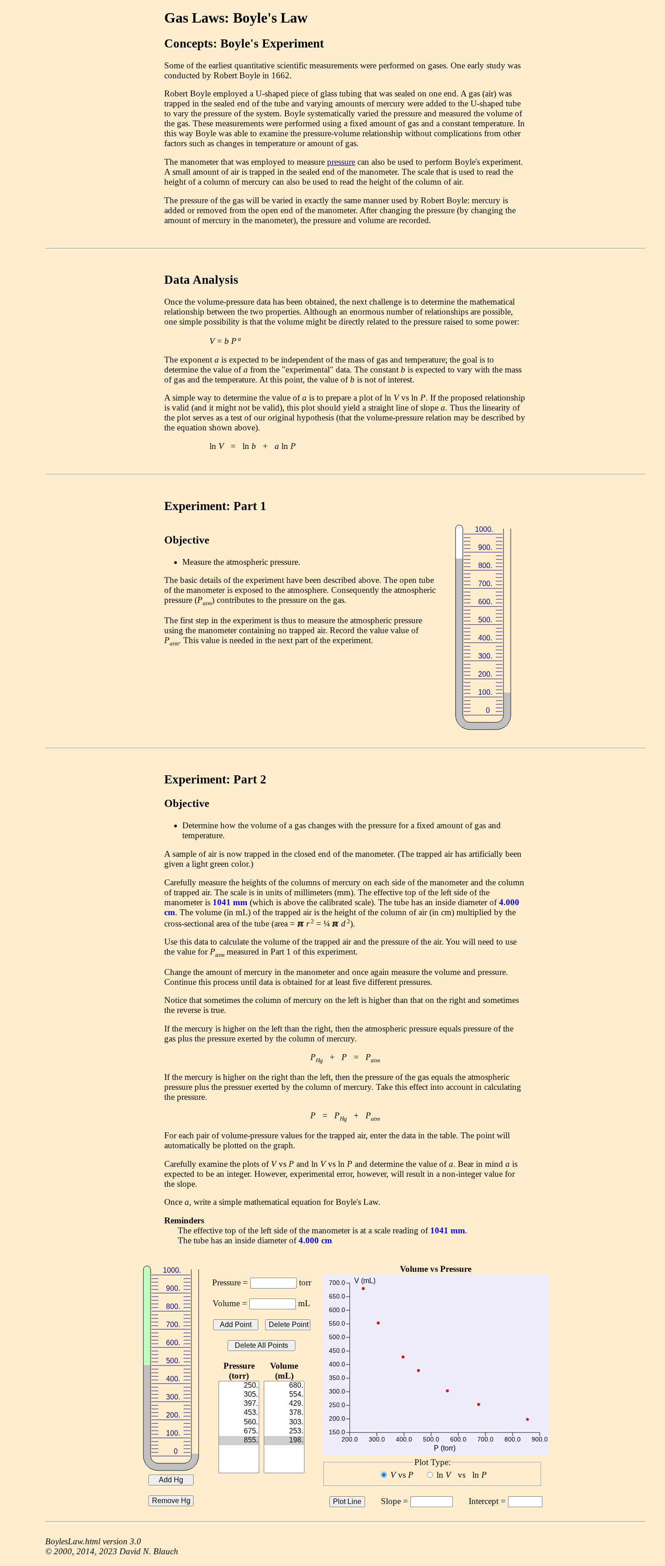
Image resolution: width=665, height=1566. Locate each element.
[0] (239, 1449)
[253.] (284, 1431)
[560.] (239, 1422)
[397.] (239, 1403)
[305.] (239, 1394)
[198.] (284, 1440)
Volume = (231, 1303)
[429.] (284, 1403)
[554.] (284, 1394)
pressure (341, 162)
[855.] (239, 1440)
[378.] (284, 1413)
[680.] (284, 1385)
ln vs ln (462, 1475)
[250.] (239, 1385)
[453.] (239, 1413)
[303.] (284, 1422)
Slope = (395, 1501)
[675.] (239, 1431)
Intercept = (488, 1501)
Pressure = (231, 1282)
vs (401, 1475)
